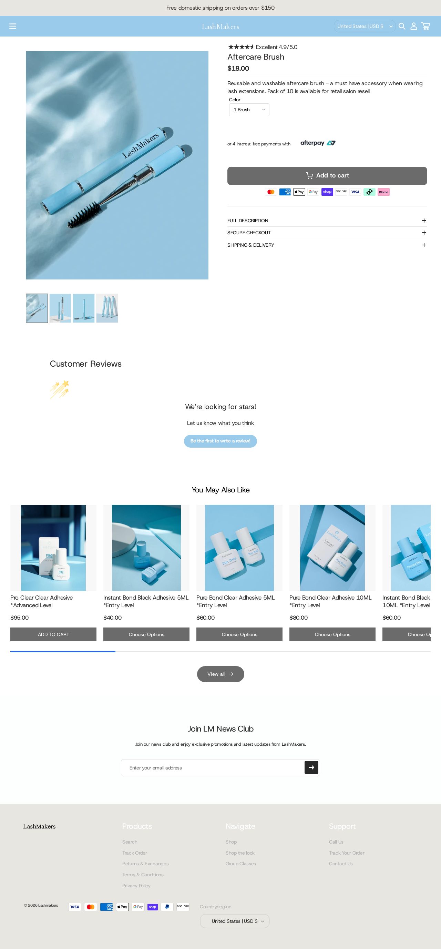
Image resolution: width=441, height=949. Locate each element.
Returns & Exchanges (145, 863)
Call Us (336, 842)
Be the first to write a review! (220, 441)
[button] (13, 26)
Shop (231, 842)
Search (129, 842)
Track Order (134, 853)
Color (234, 99)
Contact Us (341, 863)
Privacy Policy (136, 885)
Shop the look (240, 853)
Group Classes (241, 863)
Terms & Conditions (143, 874)
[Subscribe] (311, 767)
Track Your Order (346, 853)
